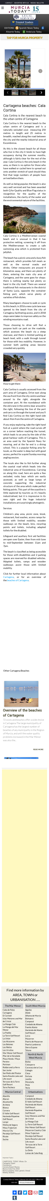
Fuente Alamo (31, 1027)
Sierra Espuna (31, 1047)
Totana (28, 1050)
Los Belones (8, 1044)
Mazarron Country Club (35, 1130)
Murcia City (8, 1130)
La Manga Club (9, 1024)
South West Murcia (35, 1005)
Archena (6, 1105)
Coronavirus (7, 1165)
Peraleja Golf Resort (11, 1133)
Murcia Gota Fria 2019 (11, 1169)
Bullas (28, 1061)
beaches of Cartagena (18, 580)
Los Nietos (7, 1047)
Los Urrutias (8, 1050)
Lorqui (5, 1122)
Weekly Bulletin (8, 1172)
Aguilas (28, 1010)
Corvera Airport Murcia (11, 1167)
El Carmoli (7, 1015)
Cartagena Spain (9, 1163)
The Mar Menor (13, 1005)
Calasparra (30, 1064)
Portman (6, 1064)
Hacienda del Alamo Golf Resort (33, 1031)
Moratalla (29, 1082)
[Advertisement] (24, 875)
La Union (6, 1038)
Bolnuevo (29, 1018)
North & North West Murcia (35, 1056)
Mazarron (29, 1038)
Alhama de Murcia (33, 1015)
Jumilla (28, 1079)
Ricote (5, 1136)
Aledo (27, 1013)
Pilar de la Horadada (11, 1056)
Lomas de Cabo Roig (34, 1153)
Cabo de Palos (9, 1010)
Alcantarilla (8, 1102)
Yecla (27, 1088)
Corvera (6, 1110)
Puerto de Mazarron (34, 1041)
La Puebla (7, 1033)
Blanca (6, 1107)
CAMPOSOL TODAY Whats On (15, 1161)
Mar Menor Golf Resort (13, 1053)
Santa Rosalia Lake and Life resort (13, 1077)
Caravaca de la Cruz (33, 1067)
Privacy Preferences (27, 1183)
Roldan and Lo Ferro (11, 1067)
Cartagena (8, 577)
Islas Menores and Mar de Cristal (12, 1019)
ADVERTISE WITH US (21, 3)
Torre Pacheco (9, 1087)
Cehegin (28, 1070)
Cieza (27, 1073)
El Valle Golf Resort (11, 1113)
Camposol (29, 1021)
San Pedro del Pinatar (12, 1073)
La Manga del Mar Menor (10, 1028)
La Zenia (29, 1150)
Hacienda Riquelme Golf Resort (11, 1117)
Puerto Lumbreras (33, 1044)
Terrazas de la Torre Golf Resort (11, 1083)
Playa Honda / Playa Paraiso (11, 1060)
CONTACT (8, 3)
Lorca (27, 1036)
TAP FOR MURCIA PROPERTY (24, 37)
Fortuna (28, 1076)
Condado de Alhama (33, 1024)
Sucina (5, 1139)
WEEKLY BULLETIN (37, 3)
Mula (27, 1085)
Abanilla (6, 1096)
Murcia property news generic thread (16, 1171)
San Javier (7, 1070)
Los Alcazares (9, 1041)
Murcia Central (13, 1091)
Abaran (6, 1099)
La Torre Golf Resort (11, 1035)
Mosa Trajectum (10, 1128)
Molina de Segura (10, 1125)
